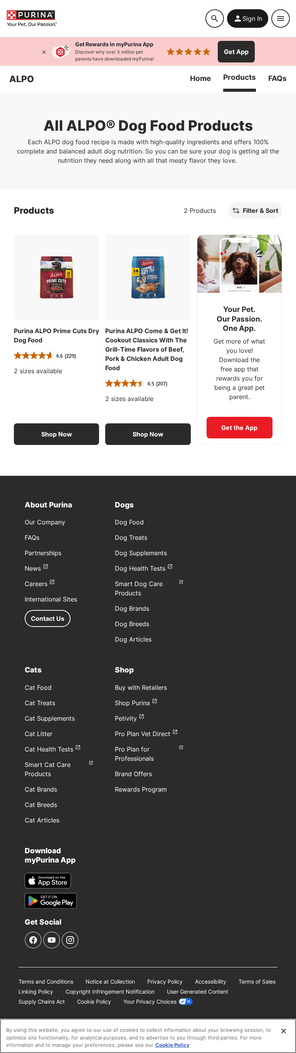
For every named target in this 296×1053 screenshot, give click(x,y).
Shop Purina (132, 703)
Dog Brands (132, 608)
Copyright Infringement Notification (110, 991)
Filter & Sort (260, 210)
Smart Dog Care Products (139, 588)
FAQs (277, 78)
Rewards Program (141, 789)
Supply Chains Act (41, 1001)
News (33, 568)
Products (239, 77)
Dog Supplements (141, 553)
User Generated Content (197, 991)
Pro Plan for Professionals (134, 753)
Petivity (126, 718)
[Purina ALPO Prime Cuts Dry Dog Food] (56, 277)
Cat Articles (42, 820)
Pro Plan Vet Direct (142, 734)
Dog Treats (131, 537)
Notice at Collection (110, 981)
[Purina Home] (105, 18)
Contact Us (47, 618)
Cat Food (38, 687)
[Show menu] (280, 18)
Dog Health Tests (140, 568)
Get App (236, 52)
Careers (36, 584)
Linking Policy (35, 991)
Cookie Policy (94, 1001)
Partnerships (43, 553)
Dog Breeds (132, 624)
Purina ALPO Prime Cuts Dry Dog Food (56, 335)
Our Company (45, 522)
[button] (56, 434)
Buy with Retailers (141, 687)
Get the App (239, 427)
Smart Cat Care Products (48, 769)
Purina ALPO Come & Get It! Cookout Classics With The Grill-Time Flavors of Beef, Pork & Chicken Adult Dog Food (146, 349)
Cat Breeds (41, 805)
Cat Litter (38, 734)
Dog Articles (133, 639)
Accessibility (210, 981)
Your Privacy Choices (150, 1001)
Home (200, 78)
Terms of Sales (257, 981)
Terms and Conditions (45, 981)
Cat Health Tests (49, 749)
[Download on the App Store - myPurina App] (48, 880)
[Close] (44, 51)
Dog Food (129, 522)
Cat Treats (40, 703)
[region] (148, 1036)
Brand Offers (133, 774)
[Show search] (214, 18)
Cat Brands (41, 789)
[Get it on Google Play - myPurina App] (51, 900)
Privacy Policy (165, 981)
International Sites (51, 599)
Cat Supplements (50, 718)
